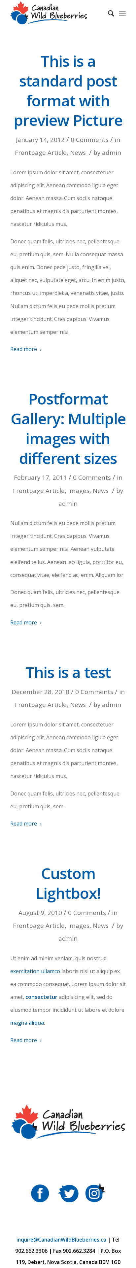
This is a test (68, 672)
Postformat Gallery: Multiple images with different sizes (68, 428)
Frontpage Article (41, 152)
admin (111, 152)
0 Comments (90, 139)
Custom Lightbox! (68, 883)
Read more (23, 349)
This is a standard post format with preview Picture (68, 90)
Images (78, 490)
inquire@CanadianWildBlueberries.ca (61, 1239)
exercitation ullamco (35, 971)
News (78, 152)
